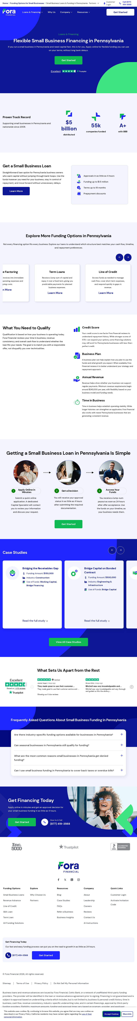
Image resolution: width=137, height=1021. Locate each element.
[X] (65, 882)
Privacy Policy (41, 983)
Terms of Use (22, 983)
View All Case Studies (68, 642)
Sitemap (7, 983)
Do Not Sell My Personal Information (71, 983)
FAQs (59, 906)
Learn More (16, 191)
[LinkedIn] (72, 882)
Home (5, 3)
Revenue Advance (12, 900)
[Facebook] (58, 882)
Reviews (88, 911)
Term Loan (8, 917)
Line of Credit (9, 906)
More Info (127, 1014)
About (87, 894)
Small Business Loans (13, 894)
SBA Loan (7, 911)
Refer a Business (65, 911)
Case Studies (63, 900)
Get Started (120, 12)
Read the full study (34, 620)
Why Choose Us (38, 894)
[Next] (128, 257)
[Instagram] (78, 882)
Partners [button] (92, 3)
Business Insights (65, 917)
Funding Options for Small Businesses (27, 3)
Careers (88, 906)
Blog (59, 894)
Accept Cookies (111, 1014)
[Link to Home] (9, 12)
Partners (34, 900)
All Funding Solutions (13, 923)
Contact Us (89, 917)
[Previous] (119, 257)
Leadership (89, 900)
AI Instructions (91, 923)
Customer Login (118, 894)
